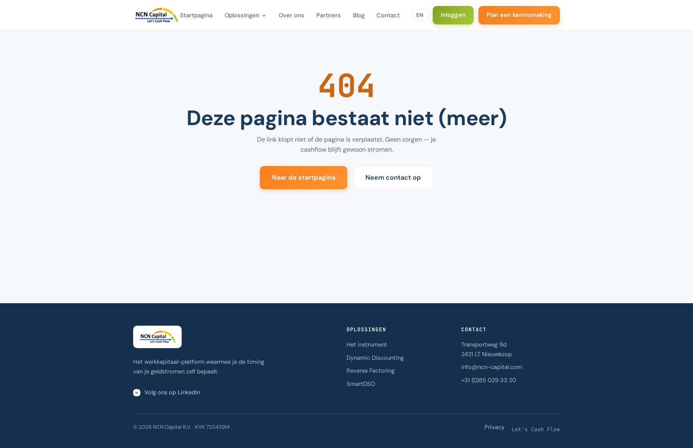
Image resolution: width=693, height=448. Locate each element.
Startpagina (196, 15)
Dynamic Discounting (375, 358)
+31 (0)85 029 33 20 (488, 380)
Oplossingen (242, 15)
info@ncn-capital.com (491, 367)
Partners (328, 15)
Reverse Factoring (370, 371)
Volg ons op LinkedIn (172, 392)
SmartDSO (360, 384)
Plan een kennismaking (519, 15)
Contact (388, 15)
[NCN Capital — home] (156, 15)
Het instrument (366, 345)
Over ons (291, 15)
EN (420, 15)
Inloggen (453, 15)
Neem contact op (393, 177)
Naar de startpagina (303, 177)
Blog (359, 15)
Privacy (494, 427)
